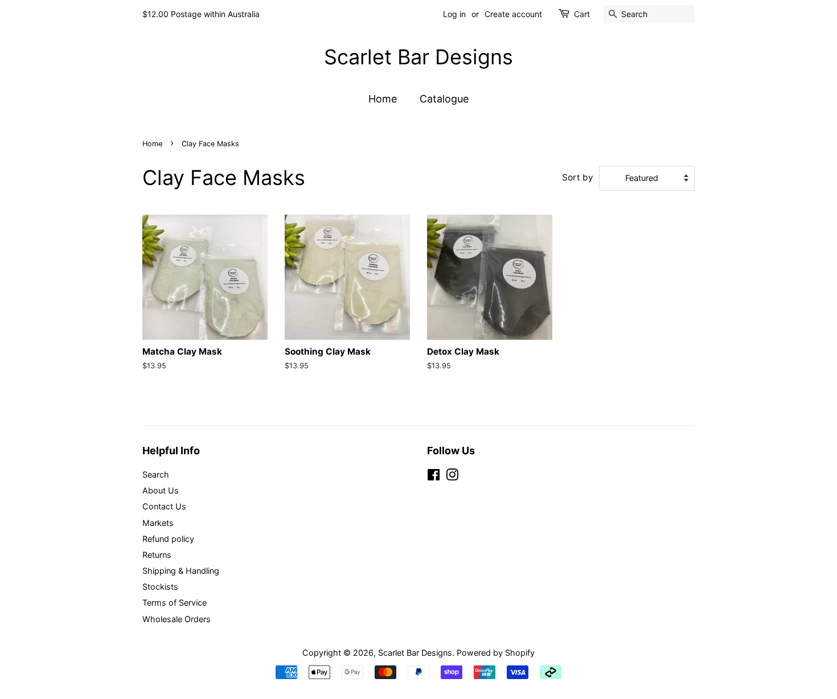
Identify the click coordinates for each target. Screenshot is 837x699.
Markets (158, 523)
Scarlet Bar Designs (418, 57)
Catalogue (444, 99)
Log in (454, 14)
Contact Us (164, 506)
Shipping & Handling (180, 570)
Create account (513, 14)
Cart (582, 14)
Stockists (160, 586)
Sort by (577, 177)
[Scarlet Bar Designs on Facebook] (433, 477)
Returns (156, 555)
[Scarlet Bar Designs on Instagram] (452, 477)
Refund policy (168, 539)
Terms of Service (174, 602)
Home (382, 99)
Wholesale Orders (176, 619)
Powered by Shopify (496, 652)
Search (155, 474)
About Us (160, 490)
